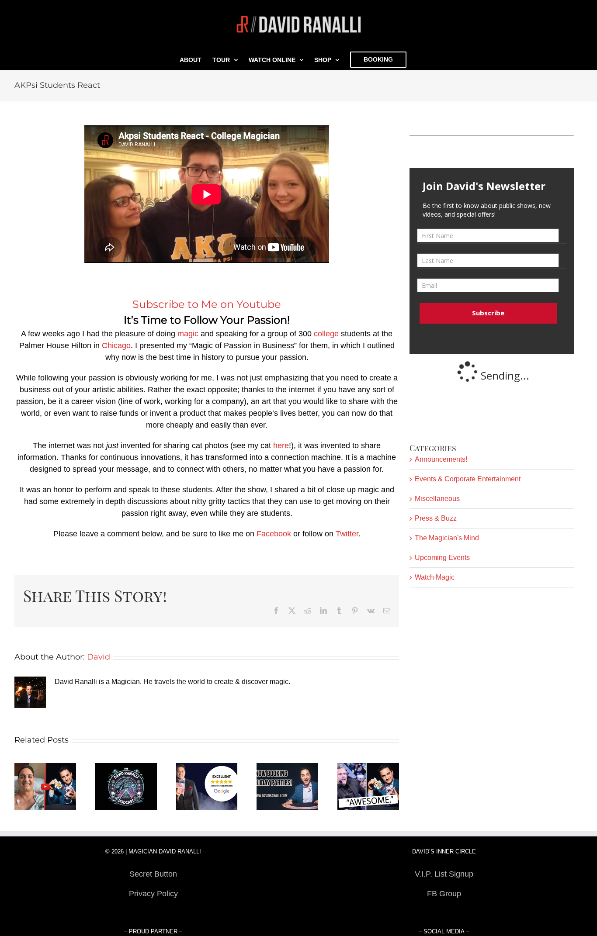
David (98, 657)
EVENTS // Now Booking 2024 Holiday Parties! (288, 787)
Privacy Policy (153, 893)
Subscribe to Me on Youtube (206, 304)
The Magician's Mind (447, 538)
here (281, 445)
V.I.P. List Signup (444, 874)
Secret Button (153, 874)
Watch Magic (435, 577)
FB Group (444, 893)
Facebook (274, 533)
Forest (153, 913)
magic (187, 333)
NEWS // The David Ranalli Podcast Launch (126, 787)
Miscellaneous (437, 498)
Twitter (347, 533)
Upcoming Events (442, 557)
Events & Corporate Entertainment (468, 479)
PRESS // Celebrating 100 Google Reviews (207, 787)
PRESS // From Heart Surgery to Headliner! (45, 787)
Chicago (116, 345)
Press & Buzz (436, 518)
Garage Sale (444, 913)
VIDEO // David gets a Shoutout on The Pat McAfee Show (368, 787)
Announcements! (441, 459)
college (326, 333)
